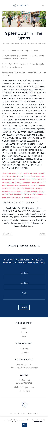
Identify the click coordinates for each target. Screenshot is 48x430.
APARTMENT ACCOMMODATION (24, 211)
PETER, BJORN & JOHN (28, 105)
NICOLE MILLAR (12, 159)
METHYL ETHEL (20, 138)
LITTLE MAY (19, 132)
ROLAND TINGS (14, 144)
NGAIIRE (18, 147)
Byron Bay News (40, 43)
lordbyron (13, 43)
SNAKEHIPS (42, 111)
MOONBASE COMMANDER (11, 162)
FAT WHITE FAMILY (36, 135)
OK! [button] (24, 425)
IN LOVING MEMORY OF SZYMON (14, 141)
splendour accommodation (20, 223)
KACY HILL (40, 126)
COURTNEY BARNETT (34, 99)
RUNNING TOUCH (8, 156)
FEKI (27, 159)
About (24, 328)
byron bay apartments (13, 217)
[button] (42, 5)
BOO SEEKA (28, 132)
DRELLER (21, 159)
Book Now (24, 348)
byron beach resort (23, 220)
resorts (6, 223)
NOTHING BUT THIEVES (19, 126)
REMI (3, 159)
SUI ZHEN (38, 156)
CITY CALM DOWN (30, 111)
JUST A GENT (31, 153)
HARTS (12, 147)
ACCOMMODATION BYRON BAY (17, 208)
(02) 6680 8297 (24, 391)
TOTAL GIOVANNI (8, 138)
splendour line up (26, 226)
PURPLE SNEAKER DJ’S (10, 165)
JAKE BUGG (28, 93)
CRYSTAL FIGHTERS (17, 108)
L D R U (42, 138)
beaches (23, 214)
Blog (24, 336)
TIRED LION (36, 147)
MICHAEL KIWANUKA (26, 114)
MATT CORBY (39, 90)
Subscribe (24, 307)
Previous (8, 234)
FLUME (38, 81)
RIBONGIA (24, 168)
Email (24, 293)
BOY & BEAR (19, 93)
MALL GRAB (6, 153)
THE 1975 (37, 93)
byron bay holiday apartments (34, 217)
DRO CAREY (41, 153)
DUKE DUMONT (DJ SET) (18, 96)
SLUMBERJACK (7, 129)
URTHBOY (11, 132)
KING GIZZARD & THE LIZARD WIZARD (27, 117)
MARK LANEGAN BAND (10, 114)
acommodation (36, 208)
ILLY (17, 105)
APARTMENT (7, 211)
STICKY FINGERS (8, 93)
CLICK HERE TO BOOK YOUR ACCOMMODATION (19, 203)
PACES (23, 153)
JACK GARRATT (7, 117)
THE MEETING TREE (29, 162)
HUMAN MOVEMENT (26, 165)
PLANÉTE (38, 165)
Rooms (24, 332)
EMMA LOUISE (29, 123)
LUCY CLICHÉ (33, 150)
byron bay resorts (8, 220)
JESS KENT (13, 150)
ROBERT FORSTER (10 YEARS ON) (26, 129)
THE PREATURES (12, 102)
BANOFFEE (38, 159)
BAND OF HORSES (37, 87)
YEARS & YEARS (36, 102)
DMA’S (8, 111)
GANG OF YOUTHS (8, 105)
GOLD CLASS (22, 150)
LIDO (22, 123)
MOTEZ (28, 120)
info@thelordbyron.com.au (24, 387)
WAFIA (17, 156)
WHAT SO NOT (24, 102)
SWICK (4, 168)
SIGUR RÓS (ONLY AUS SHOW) (13, 90)
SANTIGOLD (29, 90)
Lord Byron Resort (39, 220)
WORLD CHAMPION (27, 156)
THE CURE (31, 81)
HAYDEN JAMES (17, 111)
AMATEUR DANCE (13, 168)
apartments (14, 214)
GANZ (36, 132)
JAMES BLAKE (32, 84)
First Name (24, 273)
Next (42, 234)
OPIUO (40, 150)
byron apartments (34, 214)
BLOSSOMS (31, 141)
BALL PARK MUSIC (32, 108)
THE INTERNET (19, 120)
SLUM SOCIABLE (33, 138)
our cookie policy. (38, 421)
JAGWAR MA (39, 114)
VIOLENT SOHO (14, 87)
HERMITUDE (25, 87)
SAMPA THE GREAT (28, 144)
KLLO (31, 159)
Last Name (24, 283)
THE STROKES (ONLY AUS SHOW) (14, 81)
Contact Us (24, 353)
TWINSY (39, 162)
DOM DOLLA (15, 153)
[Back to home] (20, 5)
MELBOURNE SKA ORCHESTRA (17, 135)
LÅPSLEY (32, 126)
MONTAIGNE (27, 147)
